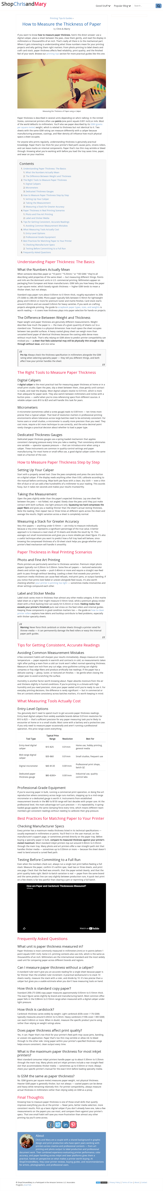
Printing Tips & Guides (61, 18)
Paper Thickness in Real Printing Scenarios (44, 210)
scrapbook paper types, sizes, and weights (79, 307)
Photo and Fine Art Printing (39, 214)
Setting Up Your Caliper (37, 199)
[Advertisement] (129, 53)
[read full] (27, 1185)
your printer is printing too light (51, 582)
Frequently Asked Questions (37, 252)
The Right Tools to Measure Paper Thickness (45, 180)
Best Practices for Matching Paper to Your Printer (47, 240)
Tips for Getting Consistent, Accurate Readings (46, 221)
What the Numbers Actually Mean (42, 172)
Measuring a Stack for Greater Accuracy (45, 206)
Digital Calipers (33, 183)
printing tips (53, 53)
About (136, 1182)
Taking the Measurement (38, 202)
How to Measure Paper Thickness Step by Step (46, 195)
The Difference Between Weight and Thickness (48, 176)
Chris (23, 3)
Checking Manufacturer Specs (40, 244)
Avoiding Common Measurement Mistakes (47, 225)
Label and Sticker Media (37, 218)
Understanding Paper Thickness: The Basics (44, 168)
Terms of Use (127, 1182)
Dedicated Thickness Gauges (40, 191)
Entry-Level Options (35, 233)
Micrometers (32, 187)
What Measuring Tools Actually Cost (41, 229)
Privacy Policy (115, 1182)
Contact (144, 1182)
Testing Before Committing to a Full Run (46, 248)
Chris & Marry (54, 1136)
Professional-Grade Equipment (41, 237)
